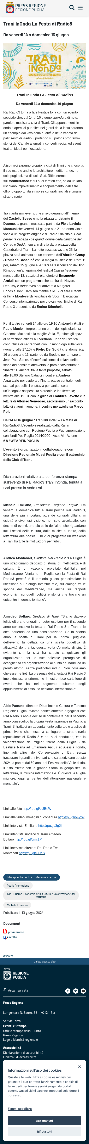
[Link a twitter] (75, 991)
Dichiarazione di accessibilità (23, 1052)
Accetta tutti (44, 1120)
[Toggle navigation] (80, 8)
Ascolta (12, 937)
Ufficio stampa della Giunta (22, 1030)
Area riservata (18, 990)
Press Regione (13, 1035)
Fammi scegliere (20, 1108)
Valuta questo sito (44, 961)
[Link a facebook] (67, 991)
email (18, 1021)
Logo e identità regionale (20, 1039)
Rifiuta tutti (44, 1131)
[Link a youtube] (83, 991)
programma (16, 932)
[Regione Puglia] (10, 8)
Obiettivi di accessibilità (19, 1057)
